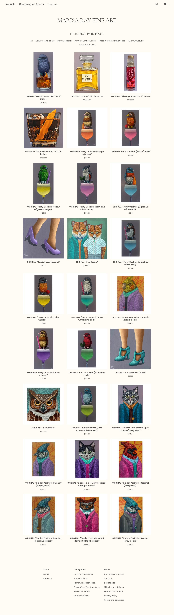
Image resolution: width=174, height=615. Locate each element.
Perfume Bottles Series (85, 40)
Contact (53, 4)
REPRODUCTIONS (136, 40)
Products (10, 4)
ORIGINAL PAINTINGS (45, 40)
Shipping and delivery (114, 587)
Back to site (109, 582)
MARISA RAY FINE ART (87, 20)
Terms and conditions (114, 600)
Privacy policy (110, 595)
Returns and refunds (113, 591)
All (32, 40)
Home (46, 574)
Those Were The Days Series (111, 40)
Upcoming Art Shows (31, 4)
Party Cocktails (64, 40)
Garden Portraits (87, 44)
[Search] (157, 4)
